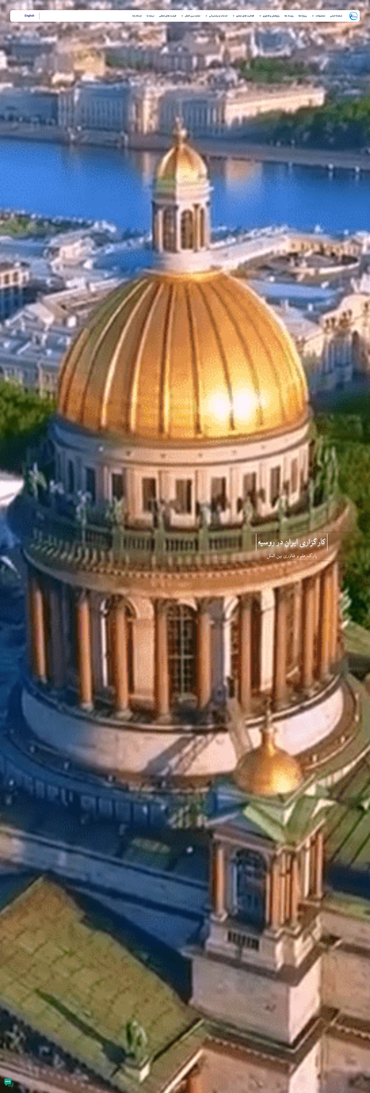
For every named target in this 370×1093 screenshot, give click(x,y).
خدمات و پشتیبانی (218, 15)
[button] (9, 1084)
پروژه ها (302, 15)
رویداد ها (289, 15)
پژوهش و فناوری (271, 15)
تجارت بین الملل (192, 15)
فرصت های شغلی (167, 15)
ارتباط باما (137, 15)
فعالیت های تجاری (245, 15)
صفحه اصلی (336, 15)
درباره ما (150, 15)
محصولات (320, 15)
